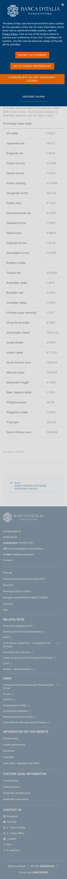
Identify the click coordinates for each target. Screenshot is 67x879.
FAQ (5, 609)
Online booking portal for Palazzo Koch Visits (28, 657)
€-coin (6, 694)
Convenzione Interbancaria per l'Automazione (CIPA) (28, 686)
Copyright (8, 757)
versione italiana (33, 98)
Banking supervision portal (18, 716)
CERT (6, 663)
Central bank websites (15, 710)
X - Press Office (15, 833)
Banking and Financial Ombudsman (22, 631)
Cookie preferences (14, 744)
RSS (9, 844)
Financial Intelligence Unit (17, 625)
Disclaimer (9, 750)
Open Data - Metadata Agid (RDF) (21, 763)
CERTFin (8, 699)
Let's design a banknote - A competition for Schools (26, 644)
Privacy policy (10, 738)
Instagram (12, 816)
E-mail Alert (13, 850)
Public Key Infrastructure (16, 793)
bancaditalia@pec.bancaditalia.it (25, 548)
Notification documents (16, 799)
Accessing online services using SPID (24, 578)
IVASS (6, 637)
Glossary (8, 603)
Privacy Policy (10, 34)
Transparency (10, 780)
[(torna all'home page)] (23, 518)
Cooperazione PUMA (14, 705)
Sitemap (7, 572)
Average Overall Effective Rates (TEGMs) (25, 597)
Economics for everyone (16, 652)
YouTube (12, 821)
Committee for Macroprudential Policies (25, 722)
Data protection (11, 786)
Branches (8, 585)
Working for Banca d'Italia (17, 591)
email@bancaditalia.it (22, 554)
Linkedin (11, 838)
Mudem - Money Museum (17, 669)
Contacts (8, 560)
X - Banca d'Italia (16, 827)
